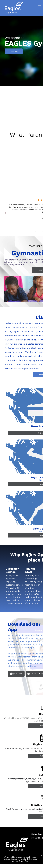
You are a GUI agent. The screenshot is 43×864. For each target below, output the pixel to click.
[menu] (39, 4)
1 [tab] (35, 231)
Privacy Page (24, 861)
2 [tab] (39, 231)
